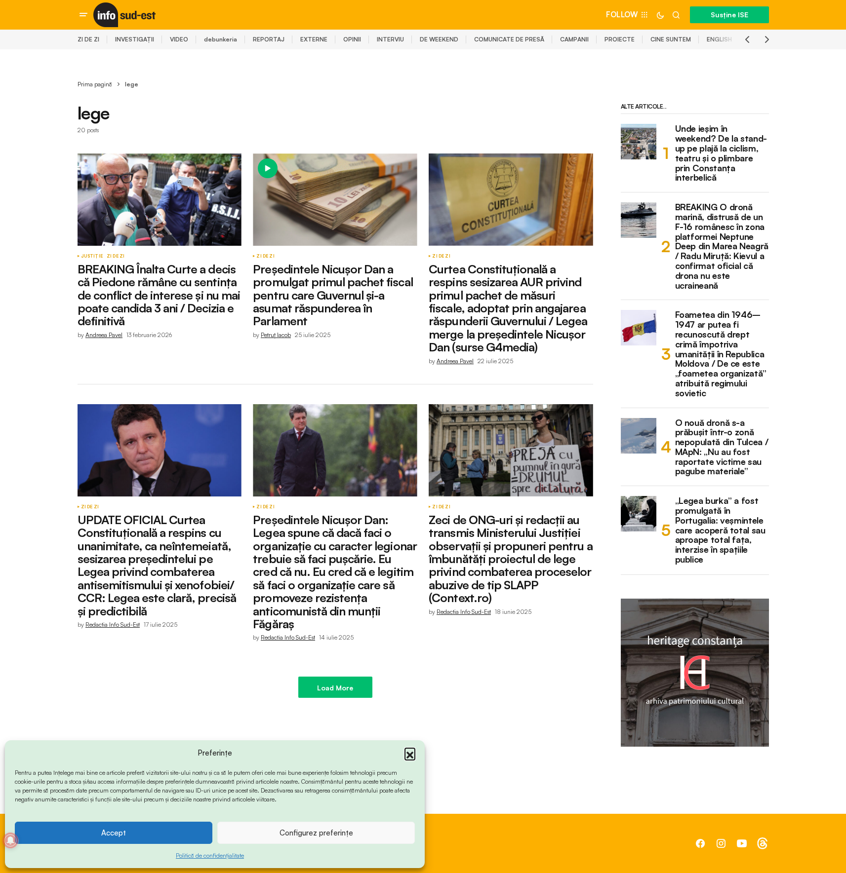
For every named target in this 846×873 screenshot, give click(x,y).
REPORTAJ (268, 39)
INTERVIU (390, 39)
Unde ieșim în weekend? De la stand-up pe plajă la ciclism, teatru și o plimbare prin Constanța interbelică (721, 153)
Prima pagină (95, 84)
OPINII (352, 39)
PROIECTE (619, 39)
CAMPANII (574, 39)
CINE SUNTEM (670, 39)
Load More (335, 687)
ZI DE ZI (88, 39)
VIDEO (179, 39)
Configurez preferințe (316, 832)
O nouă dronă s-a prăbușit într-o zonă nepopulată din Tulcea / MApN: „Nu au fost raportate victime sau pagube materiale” (721, 447)
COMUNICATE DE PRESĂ (509, 39)
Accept (113, 832)
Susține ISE (729, 14)
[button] (410, 753)
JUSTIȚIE (92, 256)
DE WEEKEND (439, 39)
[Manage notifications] (10, 840)
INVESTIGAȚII (134, 39)
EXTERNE (313, 39)
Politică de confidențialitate (210, 855)
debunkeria (220, 39)
